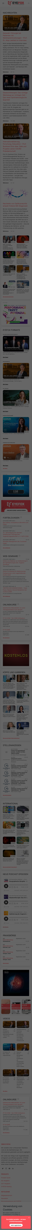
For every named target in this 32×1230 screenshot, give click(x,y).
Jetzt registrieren (16, 1225)
